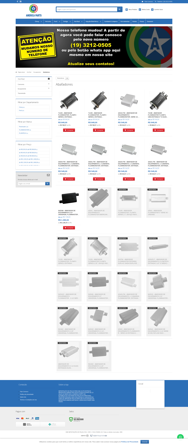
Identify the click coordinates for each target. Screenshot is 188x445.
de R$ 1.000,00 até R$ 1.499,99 (29, 159)
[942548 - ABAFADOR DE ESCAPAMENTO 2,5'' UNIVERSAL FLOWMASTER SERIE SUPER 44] (69, 209)
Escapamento (37, 72)
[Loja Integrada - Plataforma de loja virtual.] (98, 436)
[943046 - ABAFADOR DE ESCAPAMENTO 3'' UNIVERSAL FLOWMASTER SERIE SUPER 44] (99, 286)
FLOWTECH (23, 133)
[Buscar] (119, 9)
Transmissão (21, 93)
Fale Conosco (148, 1)
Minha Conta (146, 9)
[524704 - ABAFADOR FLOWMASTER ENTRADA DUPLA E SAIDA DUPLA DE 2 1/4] (128, 251)
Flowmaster (23, 126)
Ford (21, 110)
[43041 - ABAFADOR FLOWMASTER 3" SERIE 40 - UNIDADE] (158, 202)
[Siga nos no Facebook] (17, 1)
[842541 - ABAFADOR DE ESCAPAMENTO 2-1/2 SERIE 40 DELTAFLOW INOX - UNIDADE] (158, 321)
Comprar (70, 130)
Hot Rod (29, 72)
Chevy (21, 107)
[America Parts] (34, 10)
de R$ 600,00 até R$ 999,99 (28, 156)
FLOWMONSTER (25, 130)
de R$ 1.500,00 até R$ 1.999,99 (29, 162)
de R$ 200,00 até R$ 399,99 (28, 149)
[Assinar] (47, 183)
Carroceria (21, 84)
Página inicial (21, 72)
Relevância (60, 78)
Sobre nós (23, 397)
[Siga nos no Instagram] (20, 1)
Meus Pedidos (133, 9)
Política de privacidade (27, 394)
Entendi (144, 442)
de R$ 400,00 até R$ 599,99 (28, 152)
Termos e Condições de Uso (28, 400)
